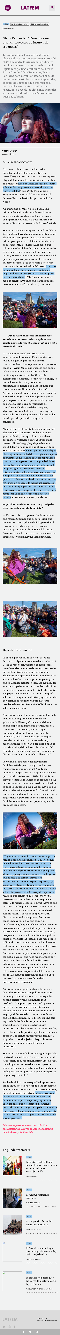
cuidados (8, 971)
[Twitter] (30, 1332)
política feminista (8, 28)
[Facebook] (15, 1326)
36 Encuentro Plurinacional (39, 24)
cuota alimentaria (30, 1060)
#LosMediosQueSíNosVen (19, 24)
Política (5, 24)
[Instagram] (9, 1326)
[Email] (37, 1332)
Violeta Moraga (9, 151)
